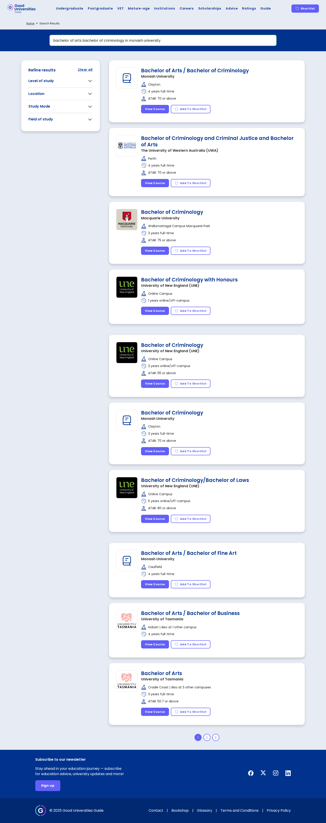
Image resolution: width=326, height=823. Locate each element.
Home (30, 23)
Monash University (158, 76)
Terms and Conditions (239, 810)
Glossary (204, 810)
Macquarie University (160, 218)
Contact (156, 810)
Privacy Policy (279, 810)
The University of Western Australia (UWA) (179, 150)
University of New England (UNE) (170, 285)
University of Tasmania (162, 619)
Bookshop (180, 810)
